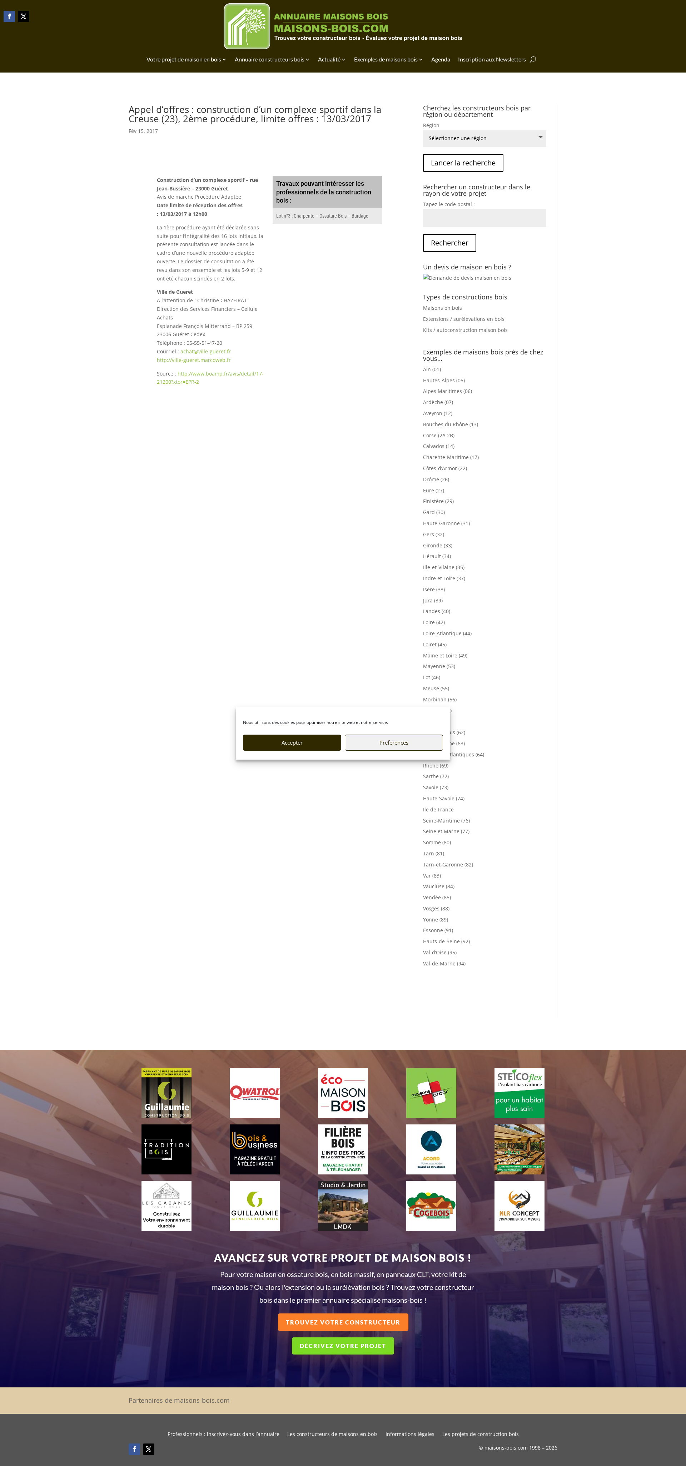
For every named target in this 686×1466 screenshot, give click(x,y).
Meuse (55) (436, 688)
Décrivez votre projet (343, 1345)
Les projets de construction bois (480, 1434)
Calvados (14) (438, 446)
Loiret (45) (435, 644)
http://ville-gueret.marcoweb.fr (194, 360)
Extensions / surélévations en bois (463, 318)
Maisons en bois (442, 307)
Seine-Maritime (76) (446, 820)
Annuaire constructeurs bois (269, 59)
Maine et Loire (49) (445, 655)
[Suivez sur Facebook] (9, 16)
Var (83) (432, 875)
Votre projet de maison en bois (183, 59)
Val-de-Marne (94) (444, 963)
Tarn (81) (433, 853)
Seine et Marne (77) (446, 831)
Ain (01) (432, 369)
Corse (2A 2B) (438, 435)
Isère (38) (434, 589)
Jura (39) (433, 600)
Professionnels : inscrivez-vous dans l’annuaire (223, 1434)
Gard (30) (434, 512)
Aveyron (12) (437, 413)
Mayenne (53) (439, 666)
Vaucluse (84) (438, 886)
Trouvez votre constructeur (343, 1322)
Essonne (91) (438, 930)
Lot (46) (431, 677)
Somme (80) (437, 842)
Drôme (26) (436, 479)
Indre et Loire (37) (444, 578)
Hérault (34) (437, 556)
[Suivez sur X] (23, 16)
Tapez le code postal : (449, 204)
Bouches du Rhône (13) (450, 424)
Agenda (440, 59)
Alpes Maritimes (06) (447, 391)
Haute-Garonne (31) (446, 523)
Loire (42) (434, 622)
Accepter (292, 742)
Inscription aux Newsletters (492, 59)
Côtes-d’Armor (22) (445, 468)
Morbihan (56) (440, 699)
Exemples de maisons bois (386, 59)
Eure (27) (433, 490)
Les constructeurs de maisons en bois (332, 1434)
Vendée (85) (437, 897)
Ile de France (438, 809)
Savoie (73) (435, 787)
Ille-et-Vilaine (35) (443, 567)
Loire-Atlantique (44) (447, 633)
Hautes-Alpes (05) (444, 380)
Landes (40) (436, 611)
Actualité (329, 59)
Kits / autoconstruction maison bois (465, 330)
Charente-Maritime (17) (451, 457)
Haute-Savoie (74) (443, 798)
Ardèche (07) (438, 402)
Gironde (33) (437, 545)
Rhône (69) (435, 765)
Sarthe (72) (436, 776)
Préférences (393, 742)
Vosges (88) (436, 908)
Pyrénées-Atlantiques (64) (453, 754)
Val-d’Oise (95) (440, 952)
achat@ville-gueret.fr (205, 351)
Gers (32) (433, 534)
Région (431, 125)
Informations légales (410, 1434)
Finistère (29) (438, 501)
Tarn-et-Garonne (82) (448, 864)
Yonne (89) (435, 919)
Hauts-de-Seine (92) (446, 941)
